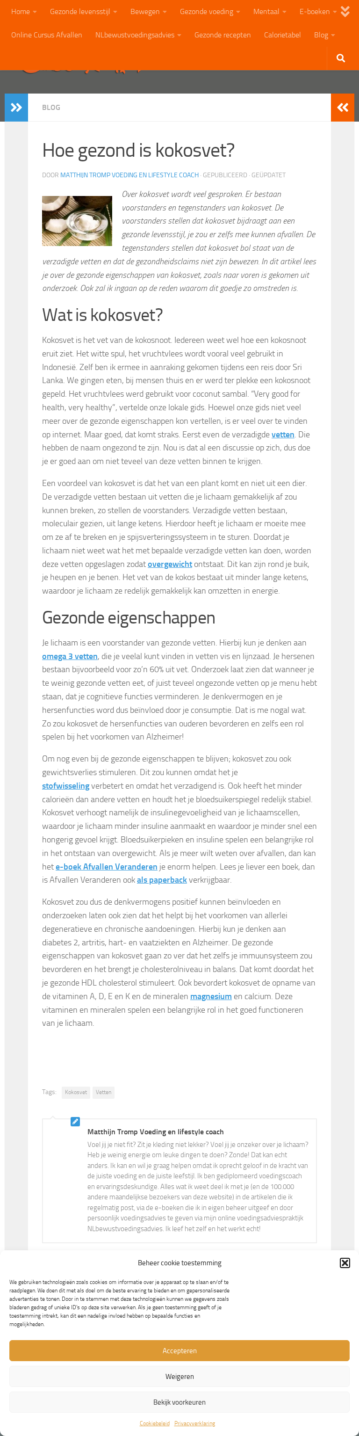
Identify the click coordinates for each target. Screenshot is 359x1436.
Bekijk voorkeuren (179, 1402)
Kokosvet (76, 1092)
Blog (321, 34)
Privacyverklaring (194, 1423)
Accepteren (180, 1351)
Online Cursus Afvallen (46, 34)
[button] (345, 1263)
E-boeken (315, 11)
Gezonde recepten (222, 34)
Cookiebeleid (155, 1423)
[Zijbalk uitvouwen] (16, 108)
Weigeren (179, 1376)
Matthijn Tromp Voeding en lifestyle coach (129, 175)
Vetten (103, 1092)
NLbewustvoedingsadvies (134, 34)
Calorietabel (282, 34)
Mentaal (266, 11)
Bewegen (145, 11)
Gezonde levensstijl (80, 11)
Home (20, 11)
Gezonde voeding (206, 11)
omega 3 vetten (70, 656)
